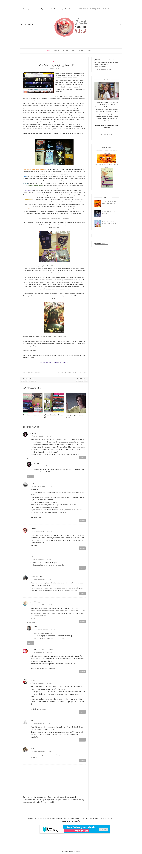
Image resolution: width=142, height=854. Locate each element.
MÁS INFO (110, 134)
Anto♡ (34, 529)
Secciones (65, 51)
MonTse (34, 748)
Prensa (90, 51)
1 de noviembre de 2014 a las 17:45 (41, 532)
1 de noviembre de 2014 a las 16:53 (41, 436)
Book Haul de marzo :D (31, 415)
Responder (82, 457)
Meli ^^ (53, 69)
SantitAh (35, 483)
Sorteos (81, 51)
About (48, 51)
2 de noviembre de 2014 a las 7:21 (41, 579)
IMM (54, 61)
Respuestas (32, 459)
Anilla (33, 433)
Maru (33, 721)
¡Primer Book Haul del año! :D (53, 416)
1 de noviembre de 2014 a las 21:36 (41, 559)
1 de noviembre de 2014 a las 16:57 (45, 466)
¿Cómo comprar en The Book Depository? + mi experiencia (109, 203)
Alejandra (35, 602)
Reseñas (56, 51)
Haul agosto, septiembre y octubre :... (75, 416)
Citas (73, 51)
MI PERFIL (103, 134)
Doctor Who (50, 266)
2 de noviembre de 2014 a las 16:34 (41, 653)
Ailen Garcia (36, 576)
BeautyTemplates (75, 851)
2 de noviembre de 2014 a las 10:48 (41, 605)
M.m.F (33, 680)
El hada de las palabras (42, 650)
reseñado (54, 183)
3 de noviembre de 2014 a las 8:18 (41, 751)
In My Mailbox (35, 373)
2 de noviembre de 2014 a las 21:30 (41, 723)
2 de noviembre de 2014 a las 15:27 (45, 630)
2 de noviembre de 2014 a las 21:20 (41, 683)
